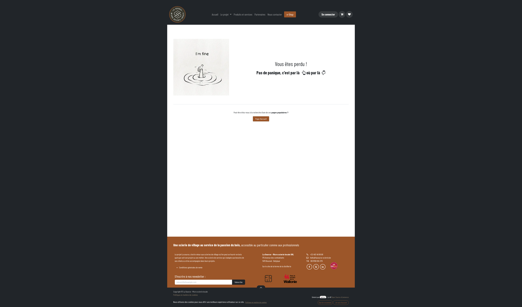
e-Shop (290, 14)
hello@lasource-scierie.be (319, 257)
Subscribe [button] (239, 282)
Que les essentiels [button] (325, 302)
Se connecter (328, 14)
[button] (261, 287)
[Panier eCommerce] (342, 14)
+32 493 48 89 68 (316, 254)
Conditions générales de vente (190, 267)
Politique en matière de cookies (185, 295)
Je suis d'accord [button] (341, 302)
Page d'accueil (261, 119)
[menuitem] (215, 14)
